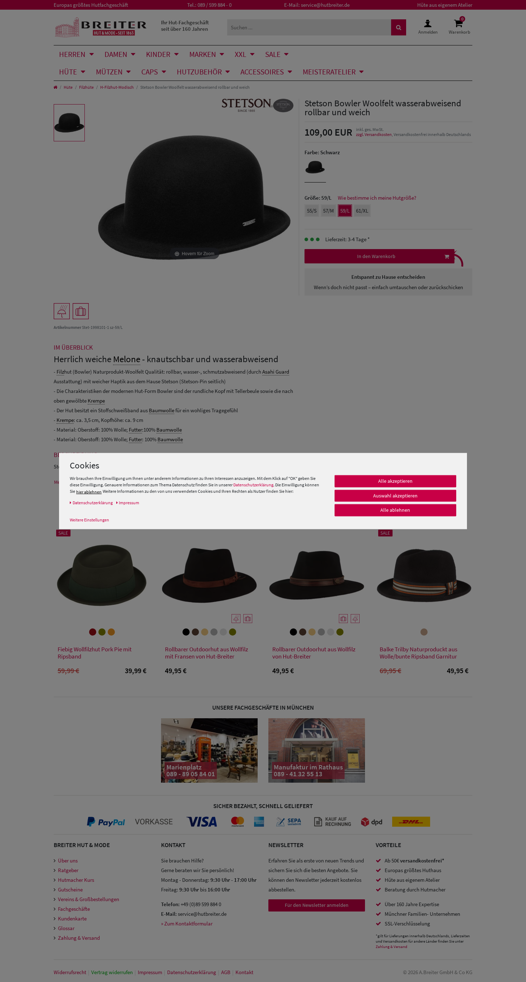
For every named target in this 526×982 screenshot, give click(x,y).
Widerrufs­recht (70, 972)
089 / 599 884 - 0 (215, 4)
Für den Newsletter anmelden (317, 905)
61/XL (362, 210)
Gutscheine (70, 889)
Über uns (68, 860)
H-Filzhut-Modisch (117, 87)
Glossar (66, 928)
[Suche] (398, 27)
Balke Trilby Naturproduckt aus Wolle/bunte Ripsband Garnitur (418, 653)
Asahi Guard (275, 371)
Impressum (150, 972)
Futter (135, 429)
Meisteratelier (329, 72)
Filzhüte (86, 87)
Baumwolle (161, 410)
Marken (202, 54)
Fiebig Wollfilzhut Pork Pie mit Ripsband (95, 653)
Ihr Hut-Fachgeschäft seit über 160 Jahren (185, 25)
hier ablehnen (89, 492)
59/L (345, 210)
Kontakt (244, 972)
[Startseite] (55, 87)
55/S (312, 210)
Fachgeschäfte (74, 908)
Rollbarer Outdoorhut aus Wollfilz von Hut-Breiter (313, 653)
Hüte (68, 72)
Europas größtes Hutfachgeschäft (91, 4)
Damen (115, 54)
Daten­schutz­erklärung (191, 972)
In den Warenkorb (376, 256)
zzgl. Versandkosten (374, 134)
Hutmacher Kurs (76, 879)
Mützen (109, 72)
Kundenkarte (72, 918)
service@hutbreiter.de (325, 4)
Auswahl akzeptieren (395, 495)
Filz (60, 371)
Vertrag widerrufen (112, 972)
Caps (149, 72)
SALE (273, 54)
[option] (69, 122)
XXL (240, 54)
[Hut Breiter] (100, 27)
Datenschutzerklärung (253, 484)
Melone (126, 359)
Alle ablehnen (395, 510)
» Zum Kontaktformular (187, 923)
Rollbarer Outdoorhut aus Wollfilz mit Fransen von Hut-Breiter (206, 653)
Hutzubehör (199, 72)
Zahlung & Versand (79, 937)
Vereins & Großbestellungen (88, 899)
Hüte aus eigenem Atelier (444, 4)
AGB (225, 972)
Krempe (96, 400)
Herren (72, 54)
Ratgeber (68, 870)
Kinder (158, 54)
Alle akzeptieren (395, 481)
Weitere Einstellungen (89, 519)
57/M (328, 210)
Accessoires (262, 72)
